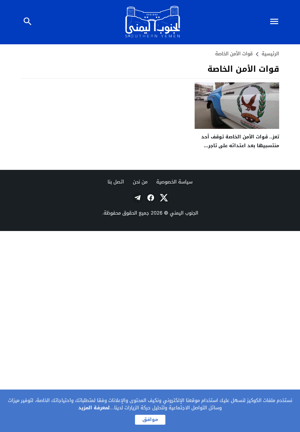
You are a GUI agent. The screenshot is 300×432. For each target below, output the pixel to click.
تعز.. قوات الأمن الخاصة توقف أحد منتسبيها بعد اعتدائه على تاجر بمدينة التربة (240, 145)
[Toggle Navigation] (276, 22)
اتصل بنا (116, 181)
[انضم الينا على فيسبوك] (150, 198)
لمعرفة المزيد (94, 407)
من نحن (140, 181)
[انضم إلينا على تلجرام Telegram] (137, 198)
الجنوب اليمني (184, 212)
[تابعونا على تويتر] (163, 198)
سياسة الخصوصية (174, 181)
